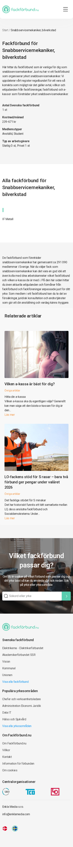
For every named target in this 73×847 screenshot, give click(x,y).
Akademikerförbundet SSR (19, 655)
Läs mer (9, 414)
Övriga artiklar (12, 390)
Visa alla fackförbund (15, 682)
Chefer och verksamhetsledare (21, 699)
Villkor (6, 750)
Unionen (7, 675)
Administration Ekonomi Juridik (21, 706)
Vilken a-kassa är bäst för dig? (29, 384)
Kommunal (8, 668)
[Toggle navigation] (65, 9)
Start (5, 30)
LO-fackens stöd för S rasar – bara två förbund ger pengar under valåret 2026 (36, 482)
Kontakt (7, 757)
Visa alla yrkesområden (16, 726)
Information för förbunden (18, 763)
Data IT (6, 712)
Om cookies (9, 770)
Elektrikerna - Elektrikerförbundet (22, 648)
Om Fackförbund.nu (14, 743)
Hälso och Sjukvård (14, 719)
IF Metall (7, 219)
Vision (6, 661)
